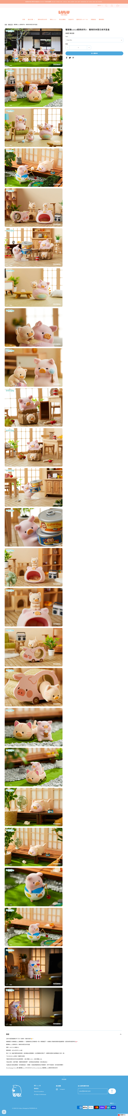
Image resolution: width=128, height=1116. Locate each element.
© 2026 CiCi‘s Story (17, 1108)
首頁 (23, 19)
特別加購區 (62, 19)
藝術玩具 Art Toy (82, 19)
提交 (112, 1091)
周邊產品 (93, 19)
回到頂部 (64, 1079)
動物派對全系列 (42, 19)
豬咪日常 (10, 24)
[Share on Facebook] (66, 57)
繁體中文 (100, 5)
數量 (66, 44)
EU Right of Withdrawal (40, 1094)
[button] (64, 1034)
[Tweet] (70, 57)
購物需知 (101, 19)
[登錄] (113, 6)
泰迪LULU (53, 19)
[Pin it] (73, 57)
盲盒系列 (71, 19)
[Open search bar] (107, 6)
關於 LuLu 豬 (37, 1085)
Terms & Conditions (39, 1091)
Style (66, 36)
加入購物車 (94, 53)
